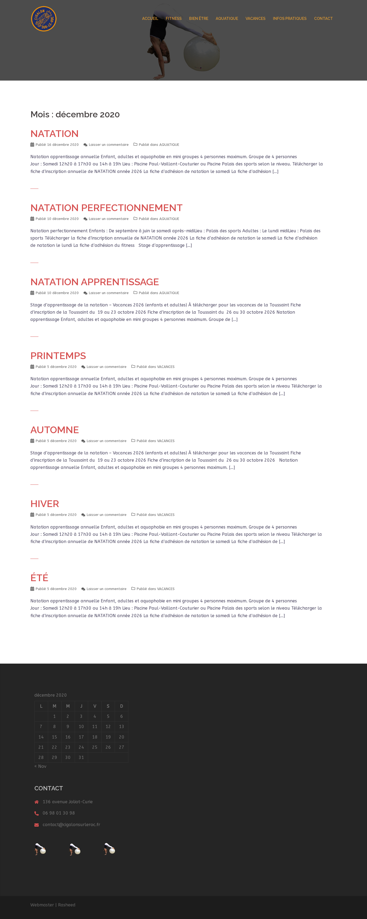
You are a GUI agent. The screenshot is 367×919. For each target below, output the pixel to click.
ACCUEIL (150, 18)
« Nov (40, 766)
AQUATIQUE (227, 18)
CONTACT (323, 18)
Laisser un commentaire (109, 145)
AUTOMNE (54, 429)
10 (81, 726)
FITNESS (174, 18)
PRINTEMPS (58, 355)
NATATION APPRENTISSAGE (94, 281)
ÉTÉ (39, 577)
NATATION (54, 133)
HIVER (44, 503)
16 (68, 737)
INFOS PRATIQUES (290, 18)
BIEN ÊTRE (198, 18)
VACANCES (255, 18)
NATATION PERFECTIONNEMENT (106, 207)
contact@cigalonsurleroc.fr (71, 824)
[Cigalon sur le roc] (43, 18)
